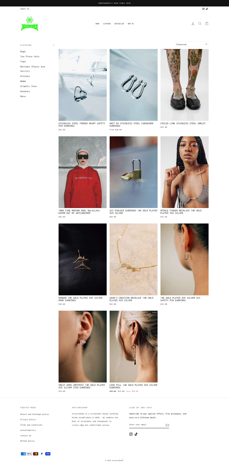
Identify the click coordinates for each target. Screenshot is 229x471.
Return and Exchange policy (34, 414)
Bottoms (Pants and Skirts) (32, 68)
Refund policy (27, 441)
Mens (23, 96)
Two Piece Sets (29, 56)
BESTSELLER (119, 24)
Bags (23, 51)
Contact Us (25, 436)
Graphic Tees (28, 86)
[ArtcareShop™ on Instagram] (131, 434)
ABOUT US (24, 9)
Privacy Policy (28, 420)
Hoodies (25, 91)
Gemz (23, 81)
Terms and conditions (31, 425)
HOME (97, 24)
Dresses (25, 76)
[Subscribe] (167, 425)
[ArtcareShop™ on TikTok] (136, 434)
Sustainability (28, 430)
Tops (23, 61)
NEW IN (130, 24)
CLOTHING (107, 24)
